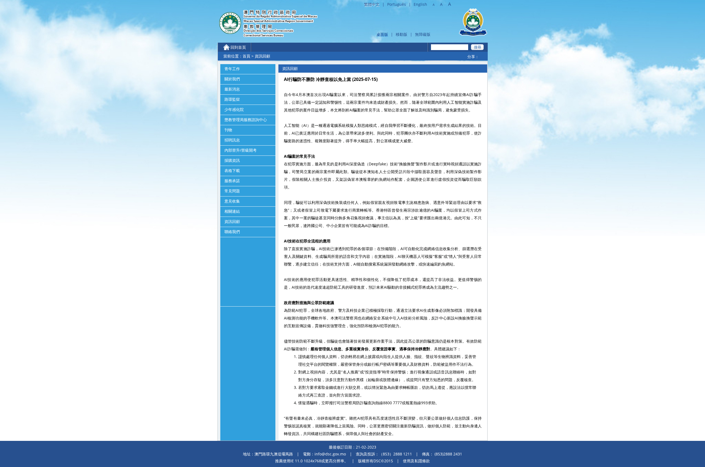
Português (396, 4)
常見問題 (232, 191)
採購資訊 (232, 160)
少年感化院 (234, 109)
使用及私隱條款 (416, 460)
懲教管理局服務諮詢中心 (245, 119)
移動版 (401, 34)
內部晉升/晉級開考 (240, 150)
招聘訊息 (232, 140)
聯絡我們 (232, 231)
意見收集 (232, 201)
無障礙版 (422, 34)
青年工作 (232, 68)
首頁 (246, 56)
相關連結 (232, 211)
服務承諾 (232, 180)
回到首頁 (238, 47)
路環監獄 (232, 99)
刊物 (228, 129)
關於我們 (232, 79)
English (420, 4)
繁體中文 (371, 4)
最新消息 (232, 89)
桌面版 (382, 34)
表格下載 (232, 170)
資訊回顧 (232, 221)
